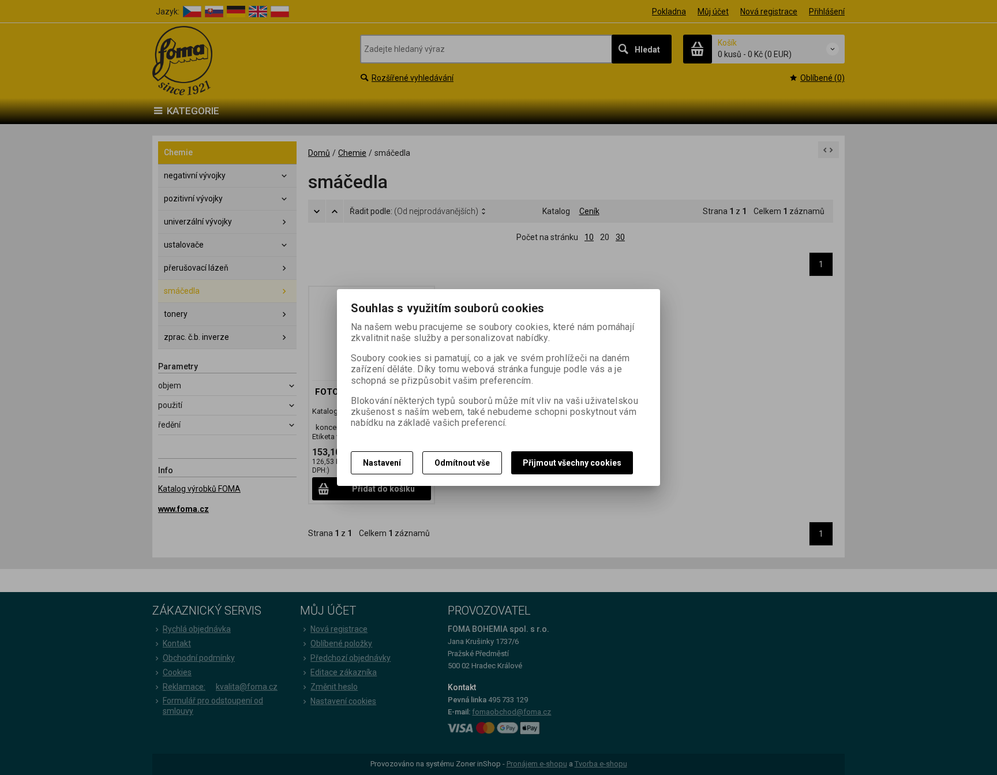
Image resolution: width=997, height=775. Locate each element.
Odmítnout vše (462, 462)
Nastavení (382, 462)
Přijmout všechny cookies (572, 462)
